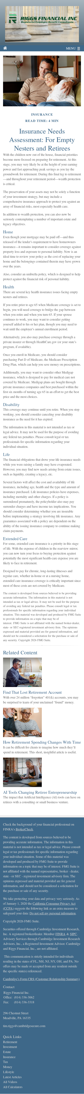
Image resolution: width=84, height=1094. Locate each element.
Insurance (9, 1057)
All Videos (10, 1082)
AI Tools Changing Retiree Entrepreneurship (40, 792)
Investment (10, 1046)
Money (7, 1067)
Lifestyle (8, 1072)
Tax (5, 1062)
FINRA (60, 934)
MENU (71, 48)
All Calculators (12, 1087)
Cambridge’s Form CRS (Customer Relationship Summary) (41, 979)
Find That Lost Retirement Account (32, 692)
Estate (7, 1052)
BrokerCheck (24, 829)
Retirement (10, 1042)
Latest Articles (12, 1077)
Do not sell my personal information (53, 913)
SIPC (73, 934)
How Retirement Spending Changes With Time (42, 742)
